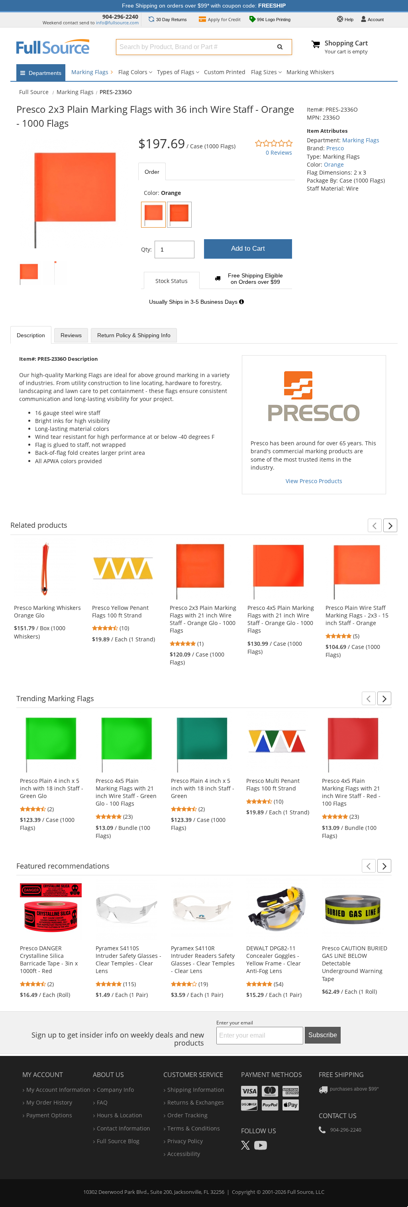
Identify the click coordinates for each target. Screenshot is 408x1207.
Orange (334, 164)
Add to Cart (248, 248)
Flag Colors (132, 72)
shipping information (195, 1089)
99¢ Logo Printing (273, 19)
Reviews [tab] (71, 335)
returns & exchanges (195, 1102)
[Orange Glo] (179, 215)
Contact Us (338, 1115)
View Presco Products (314, 481)
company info (115, 1089)
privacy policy (185, 1141)
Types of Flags (175, 72)
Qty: (146, 249)
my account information (58, 1089)
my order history (49, 1102)
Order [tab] (152, 172)
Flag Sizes (264, 72)
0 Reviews (279, 152)
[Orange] (153, 215)
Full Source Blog (118, 1141)
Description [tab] (31, 335)
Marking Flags (90, 72)
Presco (335, 148)
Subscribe (322, 1035)
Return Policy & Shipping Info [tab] (134, 335)
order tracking (187, 1115)
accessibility (183, 1154)
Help (348, 19)
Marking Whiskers (310, 72)
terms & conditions (193, 1128)
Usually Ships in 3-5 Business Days (194, 302)
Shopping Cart (346, 43)
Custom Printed (224, 72)
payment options (49, 1115)
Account (376, 19)
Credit (224, 19)
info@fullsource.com (117, 23)
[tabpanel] (216, 251)
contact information (123, 1128)
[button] (375, 525)
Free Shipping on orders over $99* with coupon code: (204, 5)
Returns (171, 19)
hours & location (119, 1115)
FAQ (102, 1102)
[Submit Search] (280, 47)
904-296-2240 (120, 16)
